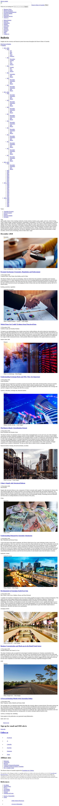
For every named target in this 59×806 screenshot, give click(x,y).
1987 (8, 203)
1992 (8, 195)
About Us (6, 17)
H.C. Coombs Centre (9, 768)
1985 (8, 206)
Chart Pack (6, 25)
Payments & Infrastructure (10, 12)
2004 (8, 177)
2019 (8, 100)
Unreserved (6, 762)
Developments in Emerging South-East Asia (14, 591)
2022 (8, 78)
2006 (8, 174)
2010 (8, 163)
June (11, 52)
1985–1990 (6, 198)
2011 (8, 155)
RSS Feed (6, 44)
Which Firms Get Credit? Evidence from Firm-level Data (18, 324)
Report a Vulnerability (9, 796)
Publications (7, 23)
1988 (8, 202)
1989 (8, 200)
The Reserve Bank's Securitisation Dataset (14, 428)
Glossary (6, 792)
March (11, 77)
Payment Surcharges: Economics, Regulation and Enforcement (20, 272)
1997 (8, 188)
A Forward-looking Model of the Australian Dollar (16, 698)
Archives (6, 28)
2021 (8, 85)
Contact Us (6, 34)
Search (26, 6)
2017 (8, 114)
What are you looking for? (7, 6)
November (12, 59)
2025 (8, 57)
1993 (8, 194)
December (12, 79)
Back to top (6, 722)
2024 (8, 66)
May (11, 53)
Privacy (5, 787)
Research (6, 27)
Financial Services (8, 16)
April (11, 55)
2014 (8, 134)
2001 (8, 181)
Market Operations (8, 10)
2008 (8, 172)
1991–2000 (6, 183)
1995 (8, 191)
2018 (8, 107)
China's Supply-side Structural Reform (13, 483)
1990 (8, 199)
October (12, 60)
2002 (8, 180)
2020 (8, 93)
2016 (8, 121)
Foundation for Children (28, 770)
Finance (6, 214)
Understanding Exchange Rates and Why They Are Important (20, 377)
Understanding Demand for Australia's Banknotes (16, 535)
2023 (8, 72)
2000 (8, 184)
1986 (8, 205)
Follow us (4, 732)
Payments (6, 217)
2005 (8, 176)
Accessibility (7, 789)
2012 (8, 148)
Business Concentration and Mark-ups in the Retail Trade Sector (21, 646)
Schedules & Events (8, 793)
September (12, 74)
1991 (8, 196)
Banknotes (6, 15)
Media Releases (7, 20)
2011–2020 (6, 92)
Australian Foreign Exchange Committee (14, 766)
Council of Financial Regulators (11, 765)
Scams (5, 797)
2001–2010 (6, 162)
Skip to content (4, 1)
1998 (8, 187)
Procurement (7, 790)
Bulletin (4, 45)
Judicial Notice (7, 786)
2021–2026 (6, 48)
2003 (8, 178)
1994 (8, 192)
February (12, 56)
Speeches (6, 21)
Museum (6, 763)
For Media (6, 785)
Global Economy (8, 213)
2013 (8, 141)
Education (6, 30)
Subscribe (3, 729)
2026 (8, 49)
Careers (5, 31)
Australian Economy (9, 211)
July (11, 50)
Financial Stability (8, 13)
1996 (8, 189)
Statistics (6, 24)
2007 (8, 173)
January (12, 64)
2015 (8, 127)
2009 (8, 170)
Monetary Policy (8, 9)
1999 (8, 185)
